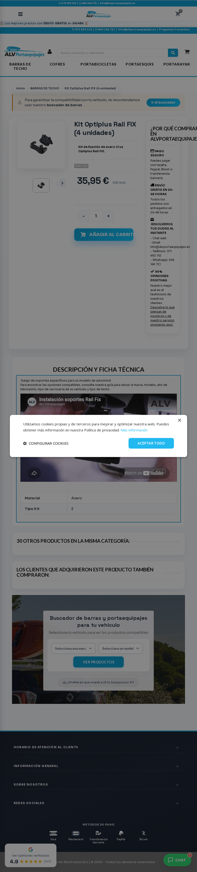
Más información (134, 430)
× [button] (179, 420)
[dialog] (98, 436)
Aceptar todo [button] (151, 443)
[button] (45, 443)
